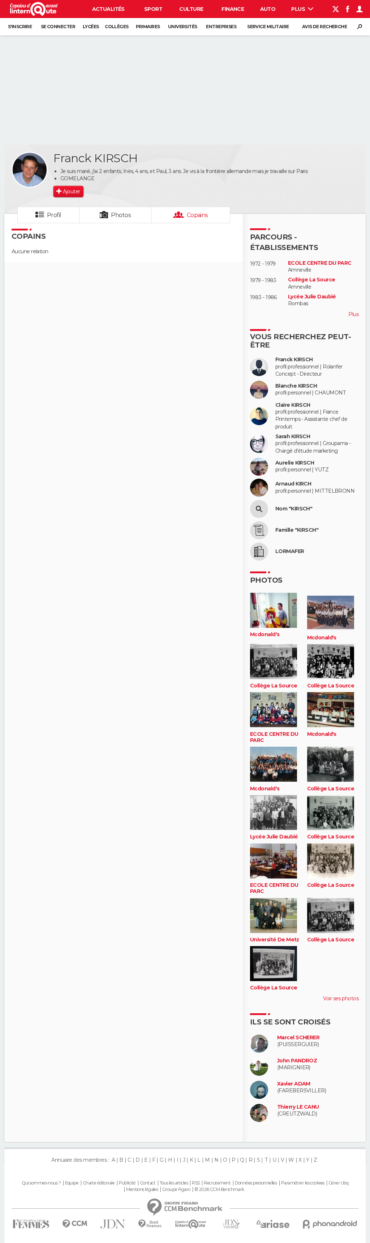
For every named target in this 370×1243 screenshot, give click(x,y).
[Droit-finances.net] (150, 1224)
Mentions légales (142, 1189)
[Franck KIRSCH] (30, 170)
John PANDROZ (297, 1061)
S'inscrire (20, 26)
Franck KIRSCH (294, 360)
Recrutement (217, 1183)
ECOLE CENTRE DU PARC (320, 263)
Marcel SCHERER (298, 1038)
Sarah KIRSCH (292, 436)
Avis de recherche (324, 26)
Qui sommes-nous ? (41, 1183)
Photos (121, 215)
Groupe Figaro (176, 1189)
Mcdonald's (264, 634)
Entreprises (221, 26)
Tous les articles (174, 1183)
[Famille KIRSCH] (259, 530)
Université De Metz (274, 940)
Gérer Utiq (338, 1183)
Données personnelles (256, 1183)
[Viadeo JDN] (231, 1224)
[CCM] (74, 1224)
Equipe (72, 1183)
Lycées (91, 26)
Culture (191, 9)
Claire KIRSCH (292, 405)
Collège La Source (311, 280)
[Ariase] (273, 1224)
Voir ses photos (340, 998)
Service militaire (268, 26)
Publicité (127, 1183)
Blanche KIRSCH (296, 386)
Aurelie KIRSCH (294, 463)
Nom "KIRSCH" (293, 509)
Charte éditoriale (99, 1183)
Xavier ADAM (293, 1084)
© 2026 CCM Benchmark (219, 1189)
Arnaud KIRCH (293, 484)
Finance (232, 9)
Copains (197, 215)
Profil (54, 215)
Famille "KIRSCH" (296, 530)
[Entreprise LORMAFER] (259, 552)
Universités (182, 26)
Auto (268, 9)
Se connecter (58, 26)
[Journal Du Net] (112, 1224)
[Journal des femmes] (31, 1224)
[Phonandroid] (330, 1224)
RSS (195, 1183)
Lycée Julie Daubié (312, 297)
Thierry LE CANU (298, 1107)
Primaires (148, 26)
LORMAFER (289, 551)
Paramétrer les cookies (302, 1183)
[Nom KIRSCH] (259, 509)
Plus (298, 9)
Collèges (117, 26)
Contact (147, 1183)
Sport (153, 9)
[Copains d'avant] (190, 1224)
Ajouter (71, 191)
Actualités (108, 9)
